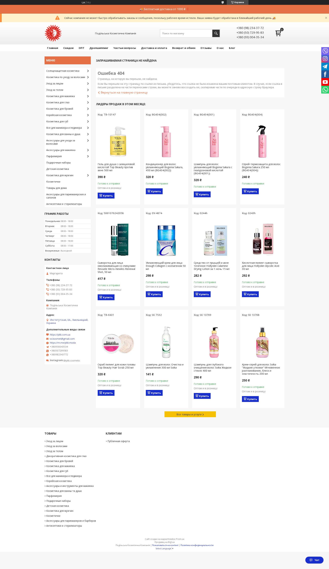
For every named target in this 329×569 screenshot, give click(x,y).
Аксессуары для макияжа (60, 150)
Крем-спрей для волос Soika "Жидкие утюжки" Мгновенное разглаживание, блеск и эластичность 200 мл (261, 369)
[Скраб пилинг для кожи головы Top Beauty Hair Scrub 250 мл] (118, 340)
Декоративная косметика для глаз (66, 456)
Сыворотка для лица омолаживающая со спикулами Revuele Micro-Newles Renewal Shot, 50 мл (116, 267)
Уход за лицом (54, 83)
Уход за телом (54, 89)
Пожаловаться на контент (165, 545)
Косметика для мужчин (59, 175)
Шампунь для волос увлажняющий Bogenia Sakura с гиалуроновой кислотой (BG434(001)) (213, 168)
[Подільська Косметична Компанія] (53, 33)
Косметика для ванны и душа (63, 134)
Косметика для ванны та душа (64, 490)
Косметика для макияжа (60, 96)
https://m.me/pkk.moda (63, 342)
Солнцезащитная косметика (62, 70)
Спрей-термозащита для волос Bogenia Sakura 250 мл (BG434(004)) (261, 167)
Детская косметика (57, 169)
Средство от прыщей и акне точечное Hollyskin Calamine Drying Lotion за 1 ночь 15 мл (211, 265)
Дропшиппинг (98, 48)
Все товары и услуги (189, 414)
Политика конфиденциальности (197, 545)
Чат (317, 560)
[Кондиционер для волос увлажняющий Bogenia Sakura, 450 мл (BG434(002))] (166, 140)
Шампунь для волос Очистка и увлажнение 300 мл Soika (165, 366)
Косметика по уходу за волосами (65, 77)
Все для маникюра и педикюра (64, 127)
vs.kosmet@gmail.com (62, 338)
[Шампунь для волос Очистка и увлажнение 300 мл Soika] (166, 340)
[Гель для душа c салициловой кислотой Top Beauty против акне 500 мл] (118, 140)
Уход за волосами (56, 446)
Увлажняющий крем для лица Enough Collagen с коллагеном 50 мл (166, 265)
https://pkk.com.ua (60, 334)
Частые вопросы (124, 48)
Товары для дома (56, 188)
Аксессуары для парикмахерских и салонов (66, 196)
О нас (220, 48)
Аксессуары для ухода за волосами (60, 142)
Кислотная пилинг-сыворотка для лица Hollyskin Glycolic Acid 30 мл (260, 265)
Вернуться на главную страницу (124, 92)
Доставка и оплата (154, 48)
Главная (52, 48)
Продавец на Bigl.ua (165, 542)
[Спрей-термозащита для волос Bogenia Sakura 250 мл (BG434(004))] (262, 140)
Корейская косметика (59, 115)
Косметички (53, 181)
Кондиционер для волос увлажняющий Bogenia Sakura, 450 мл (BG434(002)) (164, 167)
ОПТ (81, 48)
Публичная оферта (118, 441)
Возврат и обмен (183, 48)
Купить (108, 195)
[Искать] (216, 33)
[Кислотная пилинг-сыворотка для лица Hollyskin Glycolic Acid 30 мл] (262, 239)
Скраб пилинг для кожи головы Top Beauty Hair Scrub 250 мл (116, 366)
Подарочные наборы (58, 162)
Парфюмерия (54, 156)
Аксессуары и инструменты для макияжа (70, 486)
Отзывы (205, 48)
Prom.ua (180, 539)
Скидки (68, 48)
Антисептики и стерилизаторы (64, 204)
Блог (232, 48)
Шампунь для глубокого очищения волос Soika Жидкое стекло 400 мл (212, 367)
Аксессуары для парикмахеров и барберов (71, 520)
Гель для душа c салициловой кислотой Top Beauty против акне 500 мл (116, 167)
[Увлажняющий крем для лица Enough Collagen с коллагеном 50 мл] (166, 239)
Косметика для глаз (57, 102)
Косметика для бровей (59, 108)
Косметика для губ (57, 121)
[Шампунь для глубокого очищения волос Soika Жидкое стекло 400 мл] (214, 340)
